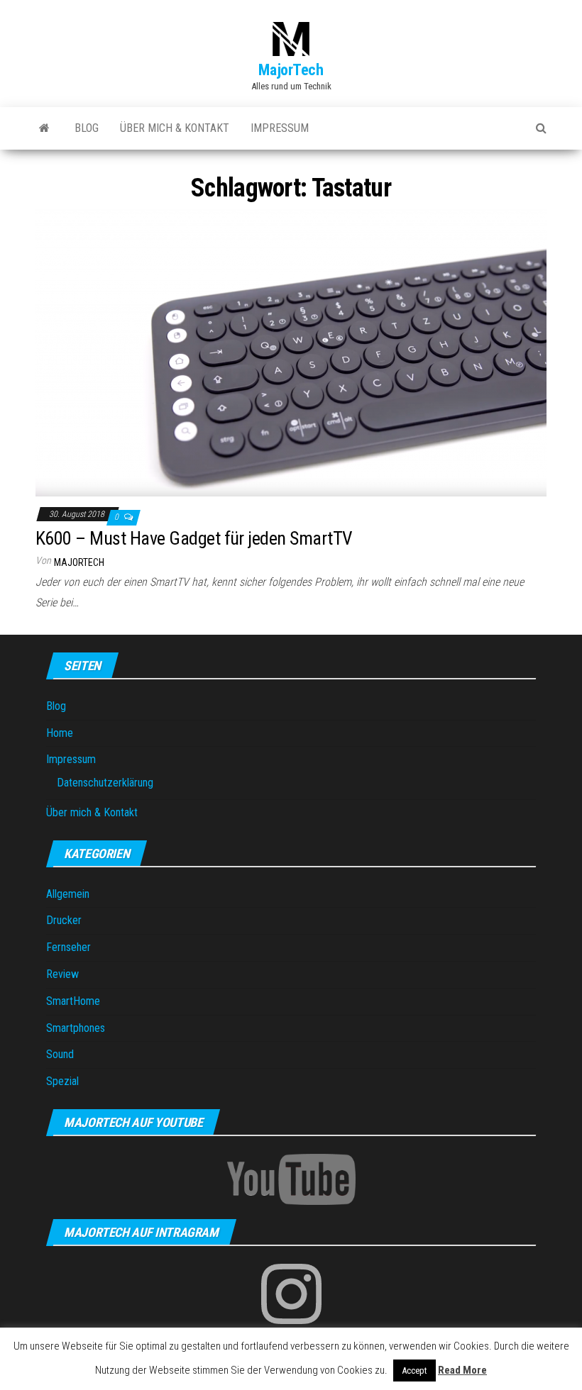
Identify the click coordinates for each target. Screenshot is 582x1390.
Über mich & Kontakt (174, 128)
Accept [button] (414, 1370)
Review (62, 974)
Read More (462, 1370)
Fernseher (68, 947)
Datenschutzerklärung (105, 782)
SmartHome (73, 1001)
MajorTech (290, 70)
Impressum (280, 128)
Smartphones (75, 1028)
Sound (60, 1054)
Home (59, 733)
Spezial (62, 1081)
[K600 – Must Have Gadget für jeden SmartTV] (291, 352)
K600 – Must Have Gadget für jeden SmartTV (194, 538)
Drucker (64, 920)
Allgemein (67, 894)
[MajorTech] (44, 128)
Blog (87, 128)
